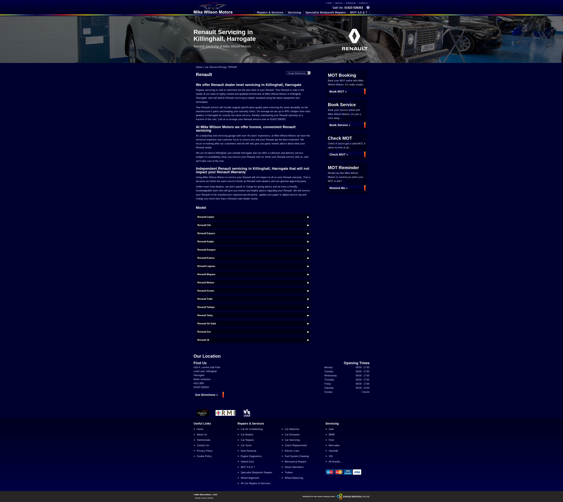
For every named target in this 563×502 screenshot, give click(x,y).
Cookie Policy (204, 456)
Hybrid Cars (247, 461)
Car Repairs (247, 440)
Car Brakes (247, 434)
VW (331, 456)
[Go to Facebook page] (368, 7)
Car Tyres (246, 445)
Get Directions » (206, 394)
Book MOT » (338, 91)
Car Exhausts (292, 434)
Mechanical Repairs (295, 461)
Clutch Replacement (296, 445)
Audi (331, 429)
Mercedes (334, 445)
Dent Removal (248, 451)
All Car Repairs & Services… (257, 483)
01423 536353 (348, 7)
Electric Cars (292, 451)
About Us (338, 3)
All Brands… (335, 461)
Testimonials (351, 3)
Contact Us (363, 3)
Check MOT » (338, 154)
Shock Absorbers (294, 467)
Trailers (289, 472)
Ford (331, 440)
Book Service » (339, 125)
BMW (332, 434)
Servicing (294, 12)
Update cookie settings (204, 498)
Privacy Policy (205, 451)
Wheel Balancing (294, 478)
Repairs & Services (270, 12)
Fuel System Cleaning (297, 456)
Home (329, 3)
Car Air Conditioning (252, 429)
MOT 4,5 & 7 (358, 12)
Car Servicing (292, 440)
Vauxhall (333, 451)
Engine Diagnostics (251, 456)
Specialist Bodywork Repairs (325, 12)
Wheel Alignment (250, 478)
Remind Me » (338, 188)
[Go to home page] (213, 8)
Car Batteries (292, 429)
